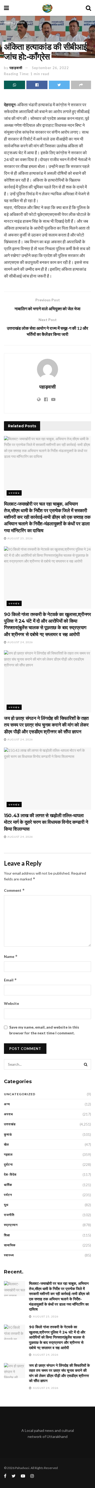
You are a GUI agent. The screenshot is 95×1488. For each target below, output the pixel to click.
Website (11, 1003)
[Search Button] (85, 1064)
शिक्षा (7, 1235)
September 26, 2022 (50, 68)
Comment (14, 890)
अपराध (21, 23)
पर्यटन (8, 1195)
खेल (6, 1144)
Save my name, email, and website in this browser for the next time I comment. (44, 1030)
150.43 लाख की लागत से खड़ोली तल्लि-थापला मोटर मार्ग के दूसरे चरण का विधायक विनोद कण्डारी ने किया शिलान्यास (46, 822)
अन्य (7, 1104)
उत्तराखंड (14, 493)
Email (10, 979)
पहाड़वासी (16, 68)
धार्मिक (8, 1185)
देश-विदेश (10, 1174)
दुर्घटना (8, 1164)
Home (8, 23)
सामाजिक (10, 1245)
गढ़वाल (8, 1154)
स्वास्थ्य (9, 1255)
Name (11, 956)
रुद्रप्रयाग (11, 1225)
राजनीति (9, 1215)
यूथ (6, 1205)
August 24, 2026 (20, 642)
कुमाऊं (8, 1134)
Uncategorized (19, 1094)
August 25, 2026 (20, 538)
